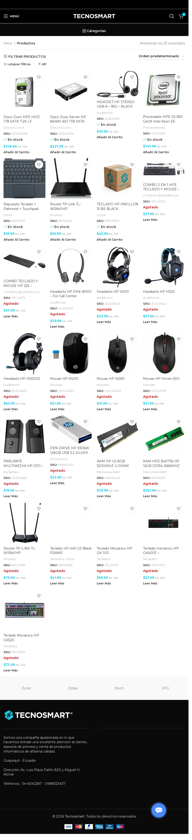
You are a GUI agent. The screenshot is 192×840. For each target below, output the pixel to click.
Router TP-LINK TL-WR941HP (20, 550)
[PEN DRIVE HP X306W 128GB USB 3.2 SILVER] (71, 429)
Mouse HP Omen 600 (161, 379)
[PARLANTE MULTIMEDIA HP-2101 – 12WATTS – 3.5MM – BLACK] (24, 436)
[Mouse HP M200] (71, 353)
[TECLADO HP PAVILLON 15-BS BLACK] (118, 179)
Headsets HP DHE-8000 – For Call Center (71, 294)
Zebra (73, 688)
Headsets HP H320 (159, 292)
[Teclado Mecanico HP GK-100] (118, 523)
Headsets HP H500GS (22, 379)
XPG (165, 688)
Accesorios (59, 459)
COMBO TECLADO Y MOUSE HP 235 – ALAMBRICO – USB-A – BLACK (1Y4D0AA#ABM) (24, 288)
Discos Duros (14, 127)
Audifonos (105, 113)
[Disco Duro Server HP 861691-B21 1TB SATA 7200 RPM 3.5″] (71, 92)
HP (44, 64)
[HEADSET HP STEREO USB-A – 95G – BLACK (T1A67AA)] (118, 84)
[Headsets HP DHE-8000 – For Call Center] (71, 266)
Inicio (8, 43)
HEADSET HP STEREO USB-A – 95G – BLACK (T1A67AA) (116, 106)
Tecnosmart (75, 816)
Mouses (56, 385)
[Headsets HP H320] (164, 266)
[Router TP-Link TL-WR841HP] (71, 179)
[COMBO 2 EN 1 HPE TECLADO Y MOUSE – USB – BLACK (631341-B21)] (164, 169)
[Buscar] (172, 16)
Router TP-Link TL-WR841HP (65, 206)
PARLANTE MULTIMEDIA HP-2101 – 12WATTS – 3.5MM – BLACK (23, 468)
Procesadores (154, 127)
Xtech (119, 688)
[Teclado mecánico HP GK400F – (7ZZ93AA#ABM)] (164, 523)
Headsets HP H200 (113, 292)
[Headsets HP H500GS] (24, 353)
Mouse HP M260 (111, 379)
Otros (8, 215)
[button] (17, 152)
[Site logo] (94, 16)
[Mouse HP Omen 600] (164, 353)
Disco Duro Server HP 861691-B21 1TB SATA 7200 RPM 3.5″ (68, 121)
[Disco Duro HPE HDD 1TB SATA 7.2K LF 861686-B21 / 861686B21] (24, 92)
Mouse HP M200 (64, 379)
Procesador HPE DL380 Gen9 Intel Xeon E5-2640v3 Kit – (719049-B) (163, 121)
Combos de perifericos (161, 195)
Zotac (26, 688)
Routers (56, 215)
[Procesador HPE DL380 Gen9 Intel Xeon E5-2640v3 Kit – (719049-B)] (164, 91)
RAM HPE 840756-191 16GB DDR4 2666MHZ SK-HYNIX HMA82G (161, 465)
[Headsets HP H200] (118, 266)
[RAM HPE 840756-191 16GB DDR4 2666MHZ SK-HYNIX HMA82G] (164, 436)
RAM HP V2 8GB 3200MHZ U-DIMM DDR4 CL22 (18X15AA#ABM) (113, 468)
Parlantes (11, 472)
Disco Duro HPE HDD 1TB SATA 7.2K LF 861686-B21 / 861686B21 (23, 121)
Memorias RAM (108, 472)
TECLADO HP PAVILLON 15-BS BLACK (117, 206)
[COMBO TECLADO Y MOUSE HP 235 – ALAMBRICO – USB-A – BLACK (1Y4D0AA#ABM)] (24, 261)
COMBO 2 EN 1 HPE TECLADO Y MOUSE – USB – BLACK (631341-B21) (161, 192)
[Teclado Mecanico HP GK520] (24, 610)
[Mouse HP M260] (118, 353)
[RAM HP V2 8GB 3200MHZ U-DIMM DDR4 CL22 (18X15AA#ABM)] (118, 436)
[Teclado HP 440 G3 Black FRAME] (71, 523)
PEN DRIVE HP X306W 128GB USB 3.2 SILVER (69, 450)
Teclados (57, 559)
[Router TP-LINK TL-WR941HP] (24, 523)
